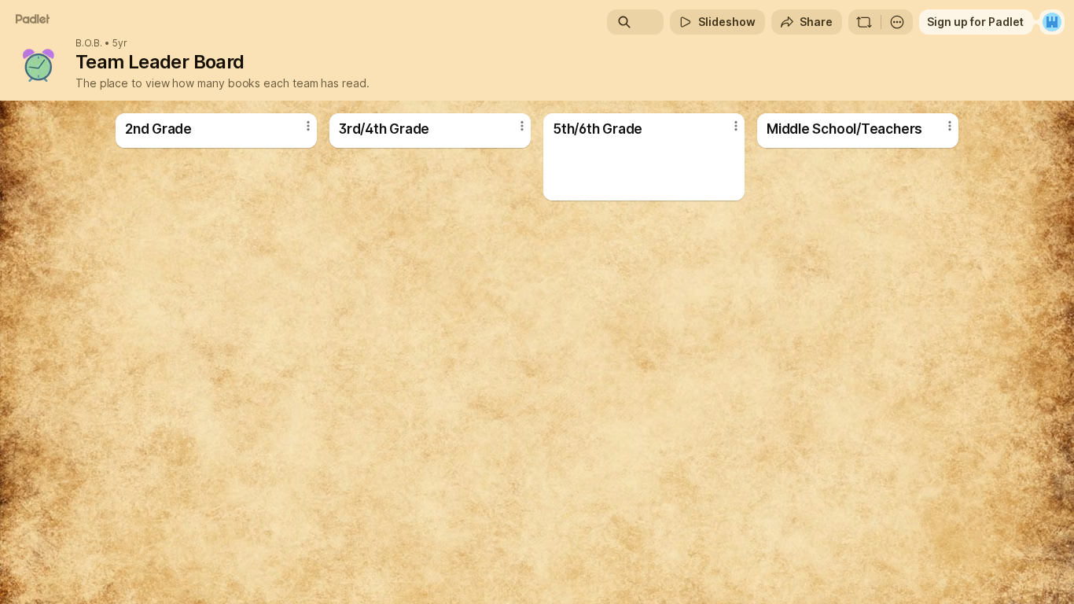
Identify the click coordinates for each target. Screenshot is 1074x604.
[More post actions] (308, 126)
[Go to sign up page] (1052, 22)
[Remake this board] (864, 22)
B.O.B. (88, 43)
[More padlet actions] (897, 22)
